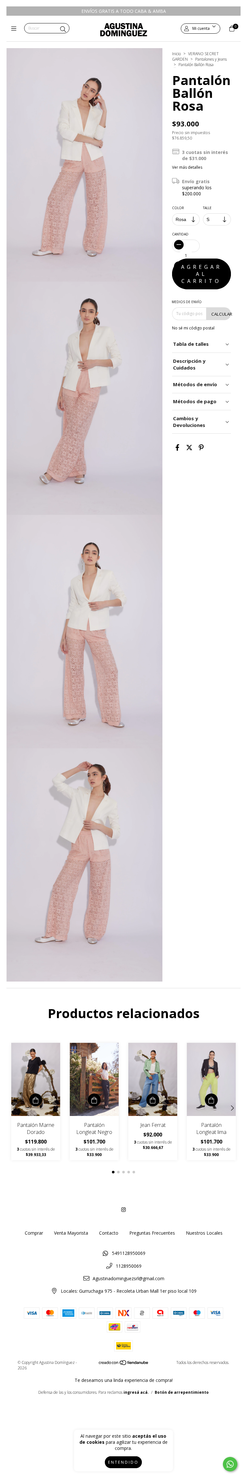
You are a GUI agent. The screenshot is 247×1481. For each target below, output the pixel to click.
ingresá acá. (136, 1392)
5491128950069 (128, 1253)
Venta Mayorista (71, 1233)
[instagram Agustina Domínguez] (123, 1210)
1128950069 (129, 1266)
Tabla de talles (191, 344)
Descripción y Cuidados (189, 364)
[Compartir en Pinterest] (201, 448)
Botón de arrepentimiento (182, 1392)
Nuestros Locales (204, 1233)
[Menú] (15, 28)
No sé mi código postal (193, 328)
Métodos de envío (195, 384)
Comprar (34, 1233)
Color (178, 208)
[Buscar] (63, 29)
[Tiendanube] (124, 1364)
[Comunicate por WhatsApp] (230, 1464)
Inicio (176, 53)
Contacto (108, 1233)
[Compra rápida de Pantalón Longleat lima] (211, 1100)
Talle (207, 208)
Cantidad (180, 234)
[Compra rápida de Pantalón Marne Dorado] (35, 1100)
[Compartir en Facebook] (177, 448)
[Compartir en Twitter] (189, 448)
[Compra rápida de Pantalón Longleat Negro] (94, 1100)
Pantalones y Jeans (211, 59)
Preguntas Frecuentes (152, 1233)
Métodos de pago (194, 401)
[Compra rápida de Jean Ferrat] (152, 1100)
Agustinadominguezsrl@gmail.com (128, 1278)
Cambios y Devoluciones (189, 421)
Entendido (123, 1462)
